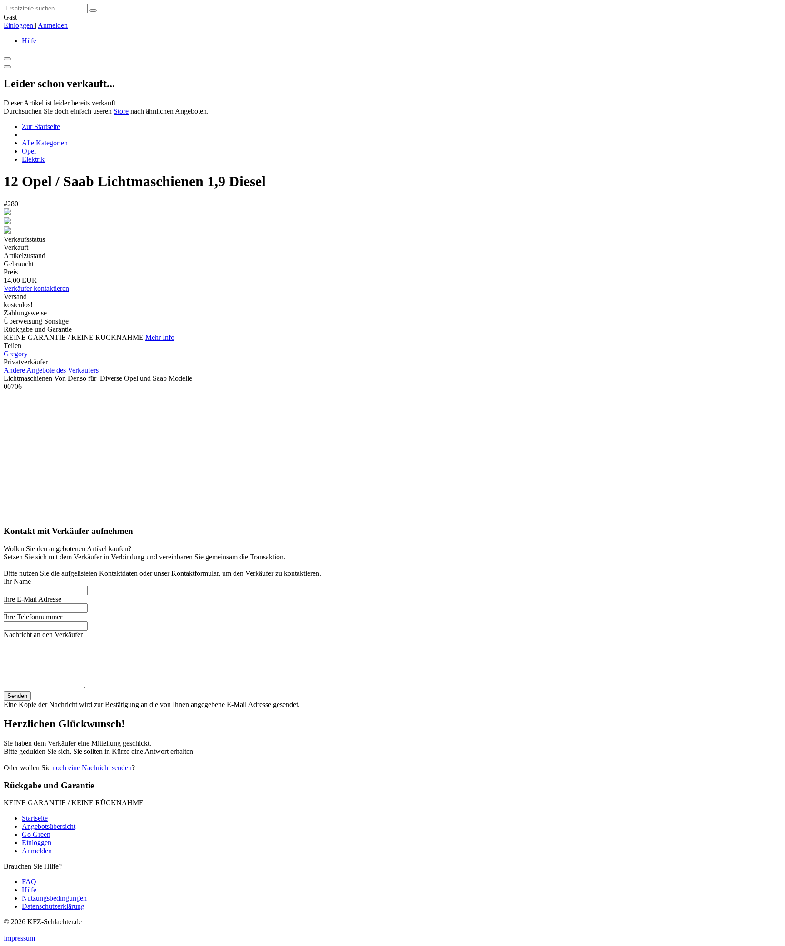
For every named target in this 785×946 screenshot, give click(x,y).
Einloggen (19, 25)
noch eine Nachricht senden (92, 768)
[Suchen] (93, 10)
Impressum (19, 938)
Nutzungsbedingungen (54, 898)
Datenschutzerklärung (53, 906)
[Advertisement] (276, 454)
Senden (17, 695)
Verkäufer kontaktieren (36, 288)
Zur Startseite (41, 126)
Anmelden (53, 25)
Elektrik (33, 159)
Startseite (35, 818)
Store (121, 111)
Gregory (16, 354)
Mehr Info (159, 337)
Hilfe (29, 41)
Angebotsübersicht (48, 826)
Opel (29, 151)
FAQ (29, 882)
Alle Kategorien (45, 143)
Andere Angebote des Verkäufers (51, 370)
